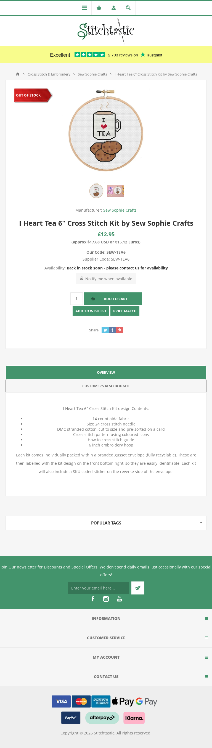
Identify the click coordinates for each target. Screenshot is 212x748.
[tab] (106, 372)
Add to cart (116, 298)
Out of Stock (28, 95)
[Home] (17, 74)
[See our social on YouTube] (119, 598)
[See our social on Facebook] (92, 598)
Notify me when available (108, 278)
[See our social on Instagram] (106, 598)
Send (137, 587)
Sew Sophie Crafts (120, 210)
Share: (94, 330)
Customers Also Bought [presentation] (106, 385)
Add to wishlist (91, 310)
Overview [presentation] (106, 372)
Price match (125, 310)
